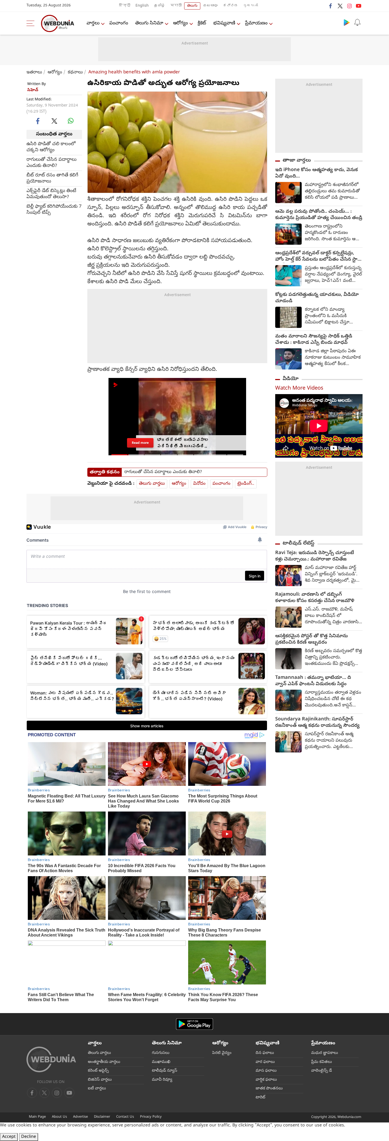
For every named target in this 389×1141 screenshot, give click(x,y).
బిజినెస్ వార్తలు (100, 1079)
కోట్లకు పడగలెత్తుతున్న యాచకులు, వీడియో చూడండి (317, 298)
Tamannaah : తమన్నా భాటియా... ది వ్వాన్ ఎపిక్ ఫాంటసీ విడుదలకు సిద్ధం (313, 681)
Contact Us (125, 1117)
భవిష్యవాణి (224, 23)
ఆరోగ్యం (180, 23)
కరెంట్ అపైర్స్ (98, 1070)
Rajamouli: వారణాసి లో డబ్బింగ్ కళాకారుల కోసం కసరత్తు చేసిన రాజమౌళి (314, 598)
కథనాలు (75, 72)
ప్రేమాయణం (256, 23)
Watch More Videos (299, 388)
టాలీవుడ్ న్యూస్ (164, 1070)
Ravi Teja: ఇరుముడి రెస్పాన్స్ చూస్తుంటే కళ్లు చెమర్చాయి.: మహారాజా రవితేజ (314, 556)
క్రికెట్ (202, 23)
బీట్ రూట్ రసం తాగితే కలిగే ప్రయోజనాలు (52, 178)
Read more (140, 443)
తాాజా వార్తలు (297, 160)
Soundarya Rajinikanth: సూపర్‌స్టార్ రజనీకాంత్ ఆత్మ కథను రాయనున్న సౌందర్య (317, 722)
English (142, 5)
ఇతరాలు (34, 72)
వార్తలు (93, 23)
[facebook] (331, 6)
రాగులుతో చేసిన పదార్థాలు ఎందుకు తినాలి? (51, 163)
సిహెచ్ (32, 90)
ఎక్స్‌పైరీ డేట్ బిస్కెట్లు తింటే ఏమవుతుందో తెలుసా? (51, 194)
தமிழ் (159, 5)
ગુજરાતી (250, 5)
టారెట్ (260, 1097)
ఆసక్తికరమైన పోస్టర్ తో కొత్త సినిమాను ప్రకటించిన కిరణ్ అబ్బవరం (311, 639)
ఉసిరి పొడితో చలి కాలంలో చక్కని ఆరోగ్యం (51, 147)
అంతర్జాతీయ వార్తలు (104, 1062)
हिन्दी (124, 5)
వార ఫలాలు (265, 1062)
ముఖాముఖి (161, 1062)
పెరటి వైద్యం (222, 1053)
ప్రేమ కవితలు (321, 1062)
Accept (9, 1137)
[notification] (357, 22)
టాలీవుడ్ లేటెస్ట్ (298, 543)
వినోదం (199, 484)
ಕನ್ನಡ (230, 5)
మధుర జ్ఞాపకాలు (324, 1053)
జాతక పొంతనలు (269, 1088)
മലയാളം (210, 5)
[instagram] (349, 6)
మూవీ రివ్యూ (162, 1079)
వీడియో (290, 379)
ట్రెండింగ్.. (245, 484)
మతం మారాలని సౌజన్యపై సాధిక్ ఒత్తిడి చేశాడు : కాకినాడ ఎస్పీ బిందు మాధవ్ (313, 339)
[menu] (31, 23)
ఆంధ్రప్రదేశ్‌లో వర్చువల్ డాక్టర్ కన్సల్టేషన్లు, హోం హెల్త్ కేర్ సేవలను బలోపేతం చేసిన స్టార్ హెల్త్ (317, 256)
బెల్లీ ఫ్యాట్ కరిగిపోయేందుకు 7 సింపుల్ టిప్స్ (54, 209)
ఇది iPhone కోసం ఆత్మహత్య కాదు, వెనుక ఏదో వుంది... (316, 173)
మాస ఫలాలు (266, 1070)
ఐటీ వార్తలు (97, 1088)
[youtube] (359, 6)
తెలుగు (192, 5)
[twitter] (340, 6)
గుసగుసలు (160, 1053)
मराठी (176, 5)
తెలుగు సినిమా (149, 23)
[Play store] (346, 22)
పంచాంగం (118, 23)
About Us (59, 1117)
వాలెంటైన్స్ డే (321, 1070)
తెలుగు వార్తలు (152, 484)
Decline (28, 1137)
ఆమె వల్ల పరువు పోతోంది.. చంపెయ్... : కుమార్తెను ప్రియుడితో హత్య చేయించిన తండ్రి (318, 215)
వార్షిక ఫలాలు (266, 1079)
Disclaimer (102, 1117)
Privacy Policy (151, 1117)
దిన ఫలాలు (265, 1053)
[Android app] (194, 1024)
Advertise (80, 1117)
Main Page (37, 1117)
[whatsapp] (70, 121)
